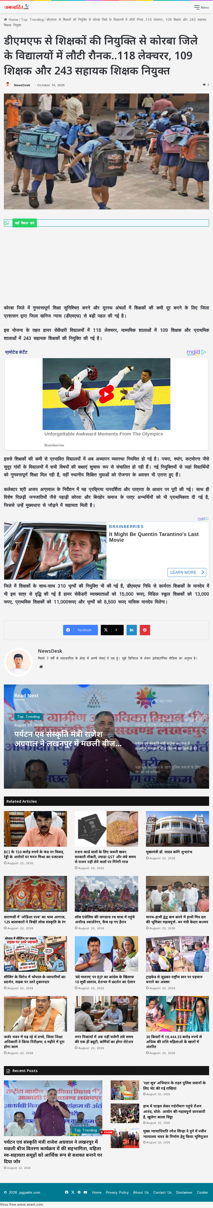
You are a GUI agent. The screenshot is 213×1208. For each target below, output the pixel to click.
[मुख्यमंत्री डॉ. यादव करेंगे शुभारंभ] (177, 829)
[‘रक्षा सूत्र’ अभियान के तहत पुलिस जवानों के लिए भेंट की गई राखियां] (125, 1090)
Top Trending (32, 19)
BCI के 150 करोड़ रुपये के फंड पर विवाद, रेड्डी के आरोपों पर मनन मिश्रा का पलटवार (34, 854)
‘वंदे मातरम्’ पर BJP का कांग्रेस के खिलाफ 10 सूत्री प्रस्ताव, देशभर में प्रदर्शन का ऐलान (105, 979)
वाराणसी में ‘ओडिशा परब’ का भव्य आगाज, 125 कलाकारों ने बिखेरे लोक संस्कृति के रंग (35, 919)
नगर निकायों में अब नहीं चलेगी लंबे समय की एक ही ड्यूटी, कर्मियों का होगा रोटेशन (104, 1039)
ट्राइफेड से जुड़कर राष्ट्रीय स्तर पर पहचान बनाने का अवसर (174, 979)
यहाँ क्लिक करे (24, 223)
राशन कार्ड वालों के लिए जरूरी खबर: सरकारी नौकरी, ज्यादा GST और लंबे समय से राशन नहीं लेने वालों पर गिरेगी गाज (105, 856)
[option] (106, 736)
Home (12, 19)
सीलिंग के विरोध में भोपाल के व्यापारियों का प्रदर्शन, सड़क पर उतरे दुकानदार (34, 979)
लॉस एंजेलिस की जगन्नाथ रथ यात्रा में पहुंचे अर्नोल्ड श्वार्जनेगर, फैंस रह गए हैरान (105, 919)
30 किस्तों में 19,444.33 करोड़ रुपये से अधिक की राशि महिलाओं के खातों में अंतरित (174, 1041)
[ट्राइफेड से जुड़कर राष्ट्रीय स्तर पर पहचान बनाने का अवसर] (177, 954)
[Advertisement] (106, 265)
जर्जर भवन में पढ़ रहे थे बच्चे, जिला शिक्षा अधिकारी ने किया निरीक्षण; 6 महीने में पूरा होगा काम (34, 1041)
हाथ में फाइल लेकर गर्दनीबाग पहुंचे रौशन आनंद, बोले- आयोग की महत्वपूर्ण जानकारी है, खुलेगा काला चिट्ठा (174, 1111)
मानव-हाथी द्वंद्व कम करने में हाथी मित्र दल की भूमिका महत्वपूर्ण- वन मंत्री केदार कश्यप (177, 919)
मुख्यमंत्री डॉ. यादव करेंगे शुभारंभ (169, 851)
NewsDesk (22, 85)
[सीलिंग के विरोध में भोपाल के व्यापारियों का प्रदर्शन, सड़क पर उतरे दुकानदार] (35, 954)
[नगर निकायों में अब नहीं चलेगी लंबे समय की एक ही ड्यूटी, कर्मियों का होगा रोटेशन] (106, 1014)
